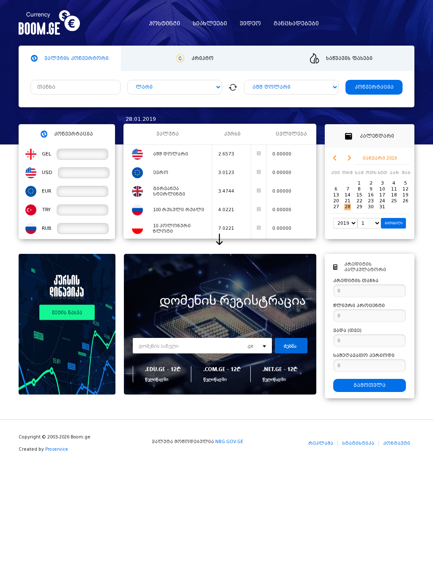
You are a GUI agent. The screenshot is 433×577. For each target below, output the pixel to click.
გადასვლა (394, 223)
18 (394, 195)
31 (382, 206)
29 (359, 206)
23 (371, 201)
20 (336, 201)
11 (394, 189)
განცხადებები (296, 23)
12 (405, 189)
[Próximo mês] (349, 158)
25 (394, 201)
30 (371, 206)
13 (336, 195)
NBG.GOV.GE (229, 441)
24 (382, 201)
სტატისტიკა (358, 443)
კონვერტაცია (374, 87)
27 (336, 206)
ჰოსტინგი (164, 23)
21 (348, 201)
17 (382, 195)
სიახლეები (210, 23)
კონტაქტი (396, 443)
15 (359, 195)
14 (348, 195)
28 (348, 206)
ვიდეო (250, 23)
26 (405, 201)
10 (382, 189)
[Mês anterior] (335, 158)
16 (371, 195)
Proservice (56, 449)
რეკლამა (320, 443)
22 (359, 201)
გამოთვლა (370, 385)
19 (405, 195)
